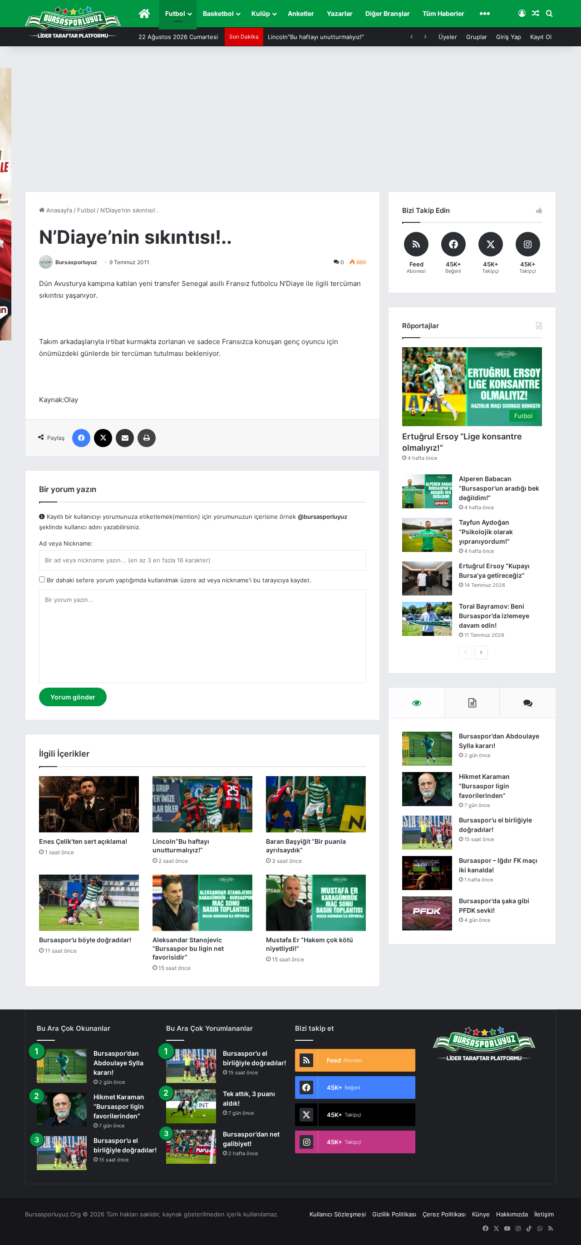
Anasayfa (58, 210)
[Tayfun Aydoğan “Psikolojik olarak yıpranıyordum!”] (427, 535)
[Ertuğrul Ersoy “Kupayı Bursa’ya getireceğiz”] (427, 578)
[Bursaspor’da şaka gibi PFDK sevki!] (427, 913)
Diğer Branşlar (387, 13)
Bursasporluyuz (76, 262)
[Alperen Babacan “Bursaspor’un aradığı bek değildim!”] (427, 491)
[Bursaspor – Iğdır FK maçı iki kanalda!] (427, 873)
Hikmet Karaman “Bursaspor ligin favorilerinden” (484, 786)
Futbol (175, 13)
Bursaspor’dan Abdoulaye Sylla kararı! (118, 1062)
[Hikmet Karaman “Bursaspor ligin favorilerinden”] (427, 789)
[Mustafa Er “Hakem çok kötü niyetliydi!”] (316, 903)
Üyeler (447, 36)
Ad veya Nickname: (66, 543)
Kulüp (260, 13)
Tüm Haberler (443, 13)
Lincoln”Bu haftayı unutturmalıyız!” (316, 36)
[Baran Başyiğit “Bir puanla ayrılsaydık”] (316, 804)
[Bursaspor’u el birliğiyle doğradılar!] (427, 833)
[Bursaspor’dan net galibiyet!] (191, 1147)
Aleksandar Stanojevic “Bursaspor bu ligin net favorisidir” (188, 948)
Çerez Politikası (444, 1214)
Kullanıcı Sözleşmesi (338, 1214)
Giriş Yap (508, 36)
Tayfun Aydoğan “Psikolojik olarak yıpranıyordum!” (486, 531)
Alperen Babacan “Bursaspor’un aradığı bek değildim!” (499, 488)
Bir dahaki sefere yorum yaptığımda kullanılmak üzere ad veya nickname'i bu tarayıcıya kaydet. (178, 580)
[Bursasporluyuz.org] (73, 22)
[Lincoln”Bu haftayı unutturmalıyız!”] (202, 804)
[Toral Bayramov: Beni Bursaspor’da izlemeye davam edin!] (427, 619)
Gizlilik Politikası (394, 1214)
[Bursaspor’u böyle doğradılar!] (89, 903)
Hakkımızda (512, 1214)
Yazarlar (340, 13)
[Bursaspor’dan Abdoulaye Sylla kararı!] (427, 749)
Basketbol (218, 13)
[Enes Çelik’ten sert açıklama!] (89, 804)
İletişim (544, 1214)
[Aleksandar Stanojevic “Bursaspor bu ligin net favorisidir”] (202, 903)
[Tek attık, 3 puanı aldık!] (191, 1106)
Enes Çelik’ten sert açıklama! (83, 841)
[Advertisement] (290, 123)
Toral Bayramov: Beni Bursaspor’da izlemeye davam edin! (494, 615)
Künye (481, 1214)
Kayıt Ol (540, 36)
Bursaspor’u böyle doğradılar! (85, 940)
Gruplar (476, 36)
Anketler (301, 13)
